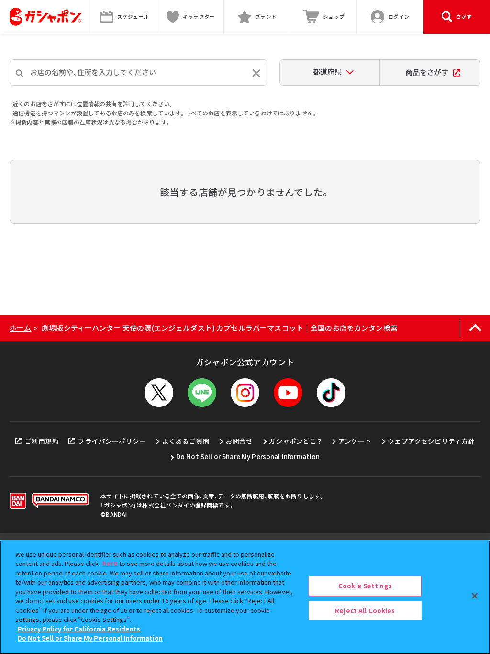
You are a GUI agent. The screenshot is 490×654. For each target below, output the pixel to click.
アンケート (354, 441)
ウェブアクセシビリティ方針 (431, 441)
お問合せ (239, 441)
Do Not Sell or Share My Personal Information (248, 456)
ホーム (20, 328)
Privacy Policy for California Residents (79, 628)
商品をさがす (426, 72)
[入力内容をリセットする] (256, 73)
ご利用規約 (42, 441)
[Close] (474, 595)
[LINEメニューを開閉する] (202, 392)
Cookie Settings (365, 585)
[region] (245, 597)
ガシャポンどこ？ (295, 441)
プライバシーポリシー (112, 441)
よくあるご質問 (186, 441)
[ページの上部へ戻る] (475, 328)
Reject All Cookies (365, 610)
